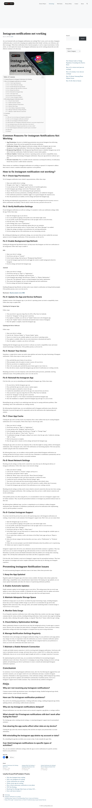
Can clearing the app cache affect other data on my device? (20, 124)
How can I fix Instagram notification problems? (18, 118)
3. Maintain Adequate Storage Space (15, 104)
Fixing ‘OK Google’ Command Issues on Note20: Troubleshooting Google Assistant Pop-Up (25, 799)
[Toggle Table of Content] (42, 77)
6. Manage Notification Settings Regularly (16, 109)
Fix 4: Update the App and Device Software (17, 88)
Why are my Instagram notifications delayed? (17, 120)
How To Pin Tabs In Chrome (73, 81)
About (82, 3)
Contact (76, 3)
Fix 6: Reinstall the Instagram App (15, 91)
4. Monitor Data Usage (12, 106)
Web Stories (59, 3)
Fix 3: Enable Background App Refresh (16, 86)
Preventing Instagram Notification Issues (14, 99)
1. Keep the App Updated (13, 100)
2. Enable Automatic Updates (14, 102)
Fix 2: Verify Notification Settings (14, 84)
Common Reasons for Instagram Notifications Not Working (18, 79)
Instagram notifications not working (13, 796)
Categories (69, 48)
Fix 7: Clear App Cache (12, 93)
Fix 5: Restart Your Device (13, 90)
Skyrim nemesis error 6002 (17, 293)
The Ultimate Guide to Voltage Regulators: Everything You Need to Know (75, 62)
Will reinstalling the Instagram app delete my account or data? (21, 126)
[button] (87, 4)
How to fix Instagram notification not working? (15, 81)
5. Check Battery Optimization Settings (16, 108)
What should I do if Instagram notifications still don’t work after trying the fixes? (25, 122)
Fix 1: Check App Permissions (14, 83)
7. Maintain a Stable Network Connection (16, 111)
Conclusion (7, 113)
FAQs (6, 115)
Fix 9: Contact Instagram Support (14, 97)
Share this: (9, 129)
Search (68, 35)
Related (9, 131)
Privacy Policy (68, 3)
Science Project (42, 3)
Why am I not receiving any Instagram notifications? (19, 117)
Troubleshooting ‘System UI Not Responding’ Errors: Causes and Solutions (21, 798)
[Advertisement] (46, 18)
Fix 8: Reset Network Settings (14, 95)
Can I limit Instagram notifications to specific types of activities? (21, 127)
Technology (51, 3)
